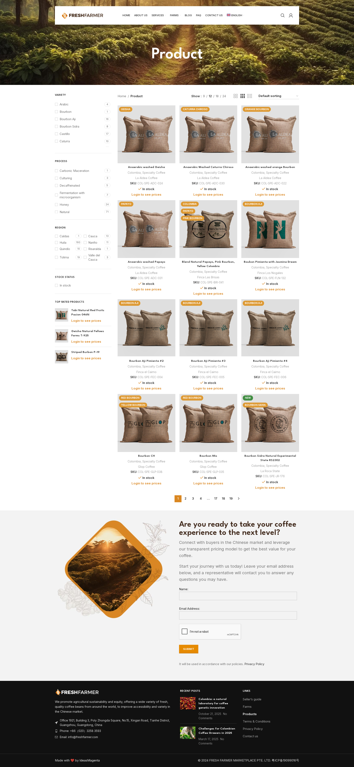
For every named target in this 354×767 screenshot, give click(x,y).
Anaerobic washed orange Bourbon (270, 167)
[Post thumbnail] (187, 708)
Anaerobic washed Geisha (146, 167)
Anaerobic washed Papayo (146, 261)
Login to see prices (86, 321)
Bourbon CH (146, 455)
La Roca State (270, 471)
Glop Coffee (146, 466)
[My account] (291, 15)
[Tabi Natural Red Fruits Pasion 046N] (61, 315)
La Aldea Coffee (146, 178)
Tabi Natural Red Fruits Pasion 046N (87, 312)
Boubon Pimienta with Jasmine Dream (270, 261)
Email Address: (189, 609)
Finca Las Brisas (208, 277)
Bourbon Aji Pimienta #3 (208, 361)
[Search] (283, 15)
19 (231, 498)
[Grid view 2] (236, 96)
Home (122, 96)
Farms (247, 707)
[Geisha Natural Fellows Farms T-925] (61, 336)
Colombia (134, 172)
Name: (183, 589)
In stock (65, 285)
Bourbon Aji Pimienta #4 (270, 361)
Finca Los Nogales (270, 273)
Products (250, 714)
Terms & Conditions (256, 721)
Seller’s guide (252, 699)
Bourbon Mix (208, 455)
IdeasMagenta (89, 760)
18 (223, 498)
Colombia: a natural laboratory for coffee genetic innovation (213, 703)
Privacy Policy (254, 664)
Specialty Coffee (153, 172)
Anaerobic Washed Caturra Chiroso (208, 167)
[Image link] (77, 692)
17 (215, 498)
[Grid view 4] (249, 96)
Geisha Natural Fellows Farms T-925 (87, 333)
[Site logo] (86, 15)
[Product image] (146, 134)
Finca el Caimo (146, 372)
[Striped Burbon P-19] (61, 356)
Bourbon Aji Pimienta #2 (146, 361)
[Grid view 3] (243, 96)
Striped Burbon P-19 (85, 352)
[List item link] (114, 731)
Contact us (250, 736)
